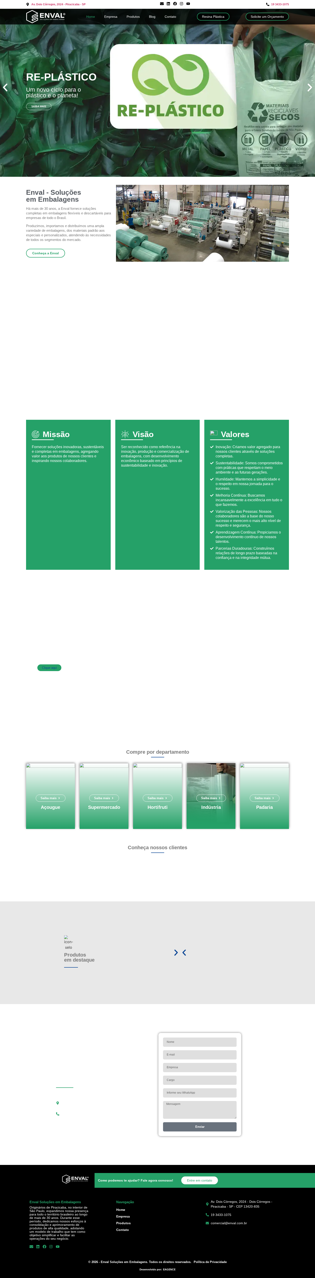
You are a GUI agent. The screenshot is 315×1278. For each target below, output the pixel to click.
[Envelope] (162, 4)
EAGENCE (169, 1269)
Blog (152, 16)
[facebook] (175, 4)
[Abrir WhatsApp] (303, 1266)
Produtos (133, 16)
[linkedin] (169, 4)
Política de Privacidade (210, 1262)
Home (90, 16)
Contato (170, 16)
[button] (5, 87)
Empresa (110, 16)
